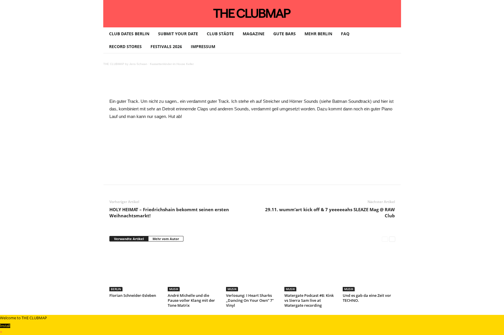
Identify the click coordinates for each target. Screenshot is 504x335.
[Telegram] (231, 84)
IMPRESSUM (203, 46)
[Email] (218, 84)
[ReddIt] (204, 84)
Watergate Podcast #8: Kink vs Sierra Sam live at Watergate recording (309, 300)
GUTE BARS (284, 33)
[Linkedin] (191, 84)
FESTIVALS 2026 (166, 46)
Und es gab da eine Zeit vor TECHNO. (367, 298)
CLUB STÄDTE (220, 33)
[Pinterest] (164, 84)
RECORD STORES (125, 46)
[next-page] (392, 239)
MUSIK (173, 289)
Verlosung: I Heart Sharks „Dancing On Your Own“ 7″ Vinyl (250, 300)
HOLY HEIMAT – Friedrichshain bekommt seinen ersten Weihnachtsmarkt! (169, 212)
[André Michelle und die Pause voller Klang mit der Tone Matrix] (194, 269)
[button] (392, 40)
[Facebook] (151, 84)
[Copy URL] (245, 84)
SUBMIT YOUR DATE (178, 33)
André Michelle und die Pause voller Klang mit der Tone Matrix (191, 300)
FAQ (345, 33)
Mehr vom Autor (166, 239)
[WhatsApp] (177, 84)
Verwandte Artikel (129, 239)
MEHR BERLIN (318, 33)
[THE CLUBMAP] (252, 13)
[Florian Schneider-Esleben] (135, 269)
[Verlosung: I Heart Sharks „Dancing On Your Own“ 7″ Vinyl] (252, 269)
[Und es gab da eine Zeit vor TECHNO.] (369, 269)
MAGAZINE (254, 33)
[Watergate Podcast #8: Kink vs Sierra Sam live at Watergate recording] (310, 269)
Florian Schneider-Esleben (132, 295)
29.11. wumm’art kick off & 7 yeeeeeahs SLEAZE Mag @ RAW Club (330, 212)
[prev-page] (385, 239)
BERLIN (116, 289)
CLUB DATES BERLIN (129, 33)
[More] (258, 84)
